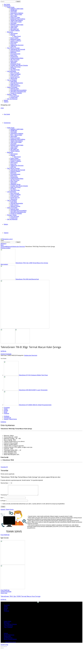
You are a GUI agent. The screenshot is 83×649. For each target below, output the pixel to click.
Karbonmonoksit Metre (16, 58)
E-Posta (3, 500)
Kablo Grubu (10, 7)
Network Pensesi (15, 85)
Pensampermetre (15, 53)
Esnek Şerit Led (15, 77)
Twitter (6, 409)
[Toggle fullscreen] (4, 646)
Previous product (5, 248)
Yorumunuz (4, 495)
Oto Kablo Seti (14, 29)
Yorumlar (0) (7, 417)
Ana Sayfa (7, 4)
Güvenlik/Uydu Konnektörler (18, 90)
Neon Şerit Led (14, 72)
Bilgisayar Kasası (15, 39)
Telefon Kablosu (15, 30)
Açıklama (6, 416)
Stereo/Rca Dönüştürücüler (18, 91)
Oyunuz (3, 483)
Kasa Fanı (13, 43)
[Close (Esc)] (1, 646)
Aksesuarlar (13, 78)
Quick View (4, 593)
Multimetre (13, 52)
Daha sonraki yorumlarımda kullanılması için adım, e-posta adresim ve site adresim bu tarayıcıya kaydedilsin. (34, 503)
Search (18, 1)
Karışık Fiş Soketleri (16, 93)
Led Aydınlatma (11, 71)
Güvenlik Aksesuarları (16, 83)
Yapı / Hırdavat (8, 627)
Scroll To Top (4, 644)
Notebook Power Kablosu (17, 19)
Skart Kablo (13, 16)
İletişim (6, 100)
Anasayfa (3, 246)
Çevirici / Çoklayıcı (15, 40)
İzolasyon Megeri (15, 51)
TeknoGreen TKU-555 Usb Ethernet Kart (27, 279)
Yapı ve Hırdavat (12, 80)
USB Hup (13, 46)
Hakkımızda (7, 636)
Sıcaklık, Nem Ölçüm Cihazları (19, 65)
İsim (2, 497)
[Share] (3, 646)
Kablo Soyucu (14, 84)
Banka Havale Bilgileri (10, 639)
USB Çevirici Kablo (16, 21)
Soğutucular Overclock (16, 45)
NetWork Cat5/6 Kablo (16, 8)
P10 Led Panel (14, 96)
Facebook (7, 407)
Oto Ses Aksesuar (12, 99)
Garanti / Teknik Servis (10, 419)
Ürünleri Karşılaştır (6, 354)
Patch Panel (17, 36)
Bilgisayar (10, 32)
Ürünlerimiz (7, 5)
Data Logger (14, 61)
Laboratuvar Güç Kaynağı (17, 49)
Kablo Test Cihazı (15, 67)
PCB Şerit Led (14, 75)
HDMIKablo (13, 10)
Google (6, 410)
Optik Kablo (13, 27)
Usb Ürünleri (14, 33)
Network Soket (14, 88)
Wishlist (3, 243)
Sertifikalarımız (8, 637)
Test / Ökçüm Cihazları (10, 624)
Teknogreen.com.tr (10, 642)
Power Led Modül (15, 74)
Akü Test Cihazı (14, 59)
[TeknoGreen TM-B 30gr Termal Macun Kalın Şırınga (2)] (22, 343)
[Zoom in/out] (6, 646)
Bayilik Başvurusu (9, 635)
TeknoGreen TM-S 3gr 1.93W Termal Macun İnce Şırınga (32, 263)
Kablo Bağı (13, 81)
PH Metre (13, 68)
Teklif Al (6, 101)
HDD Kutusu (14, 42)
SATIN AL (3, 351)
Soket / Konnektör (12, 87)
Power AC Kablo (15, 17)
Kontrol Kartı (14, 97)
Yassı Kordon (14, 26)
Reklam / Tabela (11, 94)
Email (5, 412)
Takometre (13, 62)
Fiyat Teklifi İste (5, 534)
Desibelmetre (14, 56)
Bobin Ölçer (13, 55)
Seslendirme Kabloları (16, 13)
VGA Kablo (13, 11)
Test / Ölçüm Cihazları (13, 48)
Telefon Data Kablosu (16, 20)
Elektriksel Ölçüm (15, 64)
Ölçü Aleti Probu (15, 69)
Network (12, 35)
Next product (4, 264)
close (2, 108)
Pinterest (6, 413)
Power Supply (14, 37)
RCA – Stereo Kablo (16, 14)
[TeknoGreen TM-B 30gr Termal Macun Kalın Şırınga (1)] (25, 328)
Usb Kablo (13, 23)
